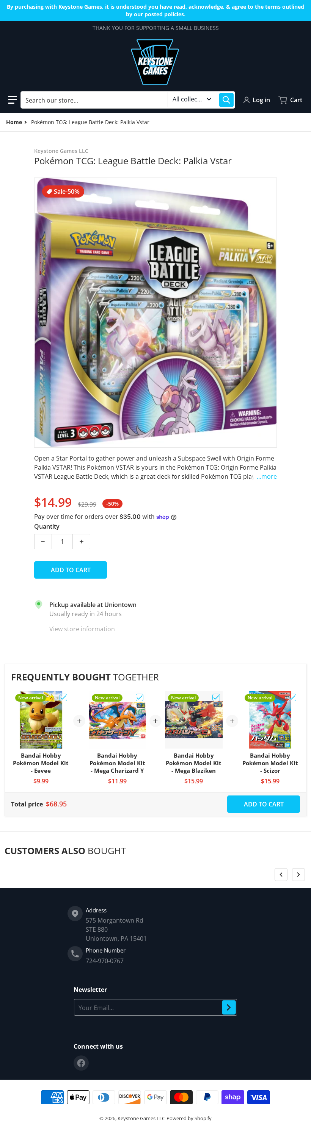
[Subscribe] (229, 1007)
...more (267, 476)
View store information (82, 629)
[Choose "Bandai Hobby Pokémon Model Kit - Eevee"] (63, 697)
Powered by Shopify (189, 1118)
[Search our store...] (226, 100)
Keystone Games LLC (141, 1118)
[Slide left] (281, 874)
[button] (12, 99)
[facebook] (81, 1063)
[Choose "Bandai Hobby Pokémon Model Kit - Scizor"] (292, 697)
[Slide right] (298, 874)
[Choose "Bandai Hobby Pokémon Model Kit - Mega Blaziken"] (216, 697)
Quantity (47, 526)
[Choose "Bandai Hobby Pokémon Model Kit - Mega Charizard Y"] (139, 697)
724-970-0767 (105, 961)
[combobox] (127, 100)
